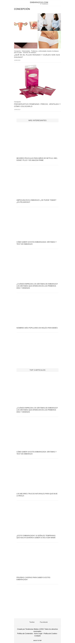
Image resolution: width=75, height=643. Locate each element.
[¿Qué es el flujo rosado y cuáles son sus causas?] (37, 48)
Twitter (32, 622)
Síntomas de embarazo (29, 52)
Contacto (37, 636)
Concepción (17, 51)
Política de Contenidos (25, 633)
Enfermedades (26, 51)
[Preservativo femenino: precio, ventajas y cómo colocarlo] (37, 98)
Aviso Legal (38, 633)
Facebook (43, 622)
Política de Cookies (50, 633)
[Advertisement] (37, 353)
